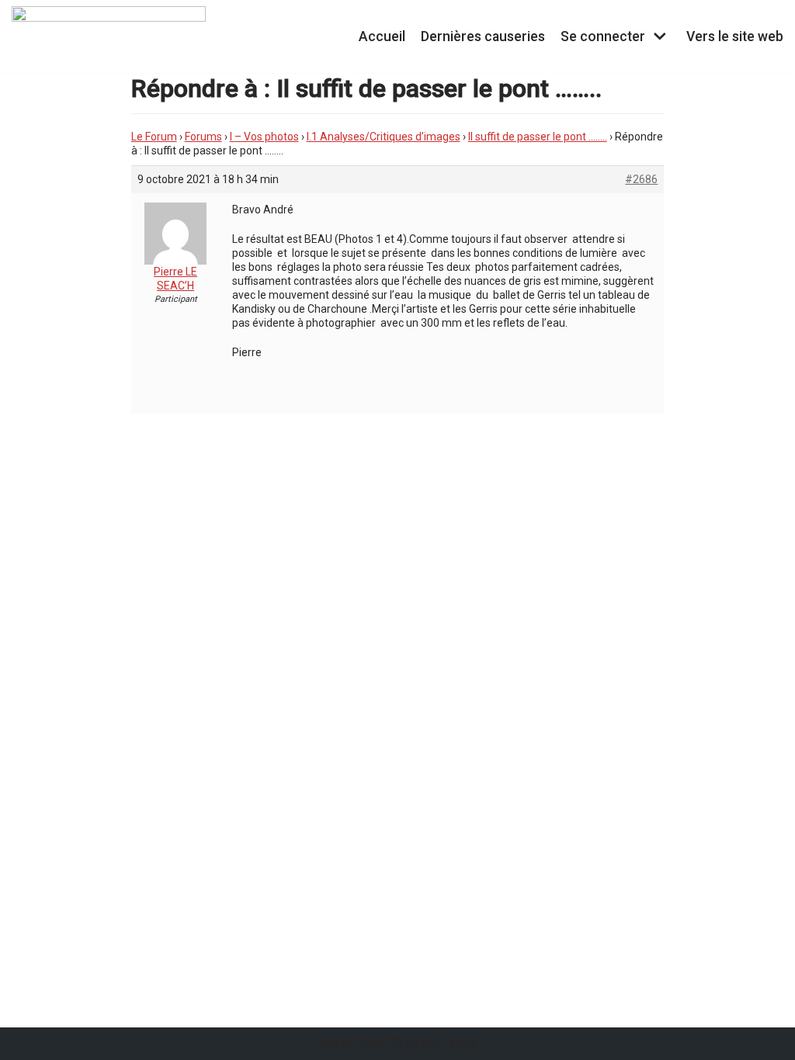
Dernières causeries (483, 36)
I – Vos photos (264, 136)
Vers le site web (734, 36)
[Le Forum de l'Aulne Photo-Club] (109, 36)
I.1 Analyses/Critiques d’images (383, 136)
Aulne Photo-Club (378, 1043)
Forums (203, 136)
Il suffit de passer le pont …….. (537, 136)
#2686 (641, 179)
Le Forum (154, 136)
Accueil (382, 36)
